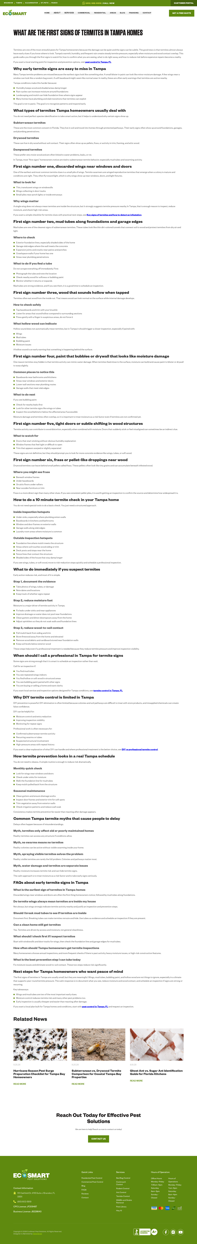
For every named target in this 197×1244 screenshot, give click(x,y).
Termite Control (123, 1197)
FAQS (83, 1190)
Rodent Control (122, 1189)
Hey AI (119, 1211)
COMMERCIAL (84, 13)
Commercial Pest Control (92, 1182)
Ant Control (121, 1193)
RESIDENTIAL (100, 13)
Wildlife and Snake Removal (124, 1201)
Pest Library (121, 1207)
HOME (47, 13)
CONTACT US (98, 1139)
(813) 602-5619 (24, 1202)
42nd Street (37, 1234)
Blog (83, 1186)
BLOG (122, 13)
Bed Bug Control (123, 1178)
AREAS (113, 13)
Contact (85, 1198)
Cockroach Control (121, 1183)
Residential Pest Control (91, 1178)
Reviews (85, 1194)
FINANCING (134, 13)
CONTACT (147, 13)
